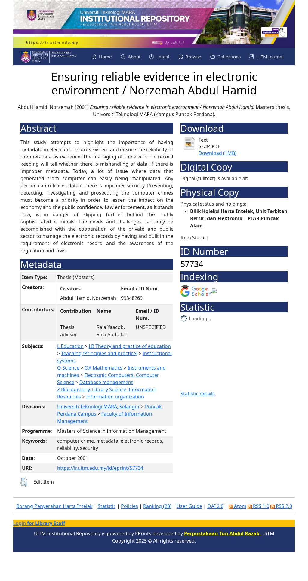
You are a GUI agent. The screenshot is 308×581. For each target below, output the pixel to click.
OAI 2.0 (215, 506)
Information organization (115, 396)
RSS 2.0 (283, 506)
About (133, 57)
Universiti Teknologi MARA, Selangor (98, 406)
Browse (192, 57)
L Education (70, 346)
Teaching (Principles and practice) (99, 353)
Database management (106, 382)
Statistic (107, 506)
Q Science (68, 367)
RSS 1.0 (260, 506)
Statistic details (197, 393)
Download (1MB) (217, 153)
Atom (239, 506)
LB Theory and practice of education (130, 346)
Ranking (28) (157, 506)
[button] (23, 482)
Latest (162, 57)
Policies (129, 506)
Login (39, 523)
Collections (228, 57)
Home (105, 57)
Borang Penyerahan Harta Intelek (54, 506)
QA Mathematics (103, 367)
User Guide (189, 506)
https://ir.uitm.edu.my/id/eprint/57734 (100, 468)
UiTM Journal (269, 57)
